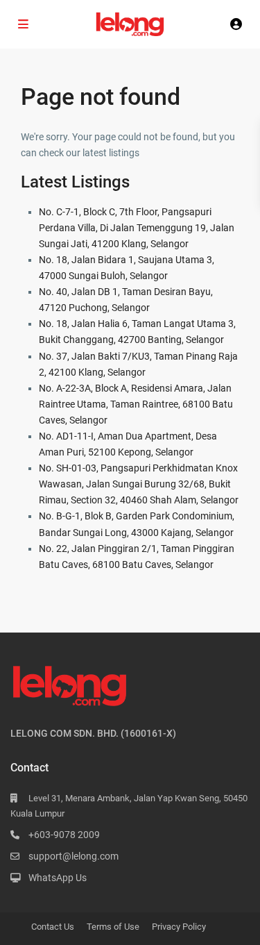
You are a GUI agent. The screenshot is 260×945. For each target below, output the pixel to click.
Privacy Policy (179, 926)
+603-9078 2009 (64, 834)
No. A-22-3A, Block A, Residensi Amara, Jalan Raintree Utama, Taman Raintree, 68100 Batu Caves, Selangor (136, 404)
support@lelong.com (73, 856)
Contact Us (52, 926)
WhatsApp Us (57, 877)
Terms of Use (113, 926)
